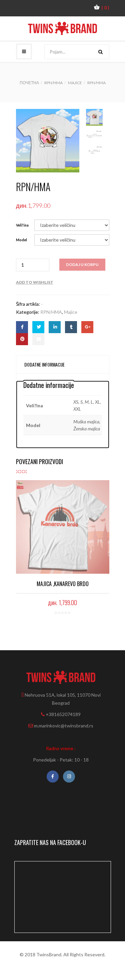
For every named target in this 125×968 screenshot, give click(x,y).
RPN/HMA (53, 82)
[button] (101, 7)
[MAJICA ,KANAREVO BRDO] (62, 527)
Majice (75, 82)
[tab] (44, 365)
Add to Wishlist (34, 282)
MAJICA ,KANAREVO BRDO (63, 584)
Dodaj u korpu (82, 264)
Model (21, 240)
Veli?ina (22, 225)
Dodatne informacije (44, 364)
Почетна (29, 82)
